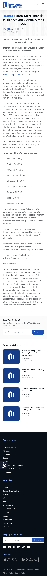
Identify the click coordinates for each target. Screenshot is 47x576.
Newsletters (7, 519)
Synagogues (8, 505)
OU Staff (27, 358)
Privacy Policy (8, 573)
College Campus (9, 447)
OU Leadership (9, 509)
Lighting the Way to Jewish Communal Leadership (33, 389)
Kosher (5, 487)
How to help (7, 523)
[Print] (17, 31)
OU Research (8, 472)
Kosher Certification (11, 491)
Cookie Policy (20, 573)
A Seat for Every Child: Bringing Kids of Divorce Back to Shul (32, 353)
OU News (9, 29)
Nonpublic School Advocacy (14, 469)
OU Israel (6, 454)
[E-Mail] (10, 31)
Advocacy (6, 451)
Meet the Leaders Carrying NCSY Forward (33, 370)
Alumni (5, 462)
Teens (5, 444)
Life (4, 498)
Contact (6, 512)
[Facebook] (7, 31)
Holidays (6, 494)
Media (5, 516)
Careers (6, 526)
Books (5, 458)
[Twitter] (4, 31)
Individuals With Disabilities (13, 465)
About (5, 502)
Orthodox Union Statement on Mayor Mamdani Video (33, 408)
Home (5, 484)
